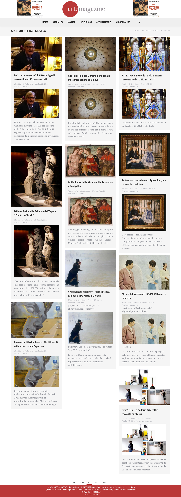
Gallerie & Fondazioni (130, 418)
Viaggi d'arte (73, 84)
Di (28, 84)
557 (117, 482)
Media (124, 84)
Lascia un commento (22, 86)
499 (82, 482)
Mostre (17, 220)
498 (75, 482)
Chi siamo (88, 494)
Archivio (95, 494)
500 (89, 482)
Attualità (17, 84)
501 (96, 482)
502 (104, 482)
